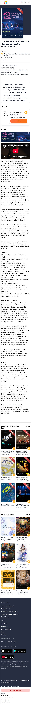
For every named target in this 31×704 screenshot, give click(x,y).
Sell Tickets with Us (6, 629)
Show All (27, 426)
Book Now (19, 121)
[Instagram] (2, 641)
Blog (2, 632)
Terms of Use (15, 686)
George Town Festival (8, 46)
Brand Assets (5, 617)
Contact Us (4, 626)
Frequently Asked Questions (9, 611)
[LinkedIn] (15, 641)
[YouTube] (9, 641)
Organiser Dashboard (7, 606)
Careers (3, 634)
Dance (12, 68)
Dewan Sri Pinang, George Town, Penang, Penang (17, 55)
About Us (4, 624)
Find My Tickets (5, 608)
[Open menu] (2, 2)
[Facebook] (5, 641)
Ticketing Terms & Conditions (9, 614)
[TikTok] (12, 641)
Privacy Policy (5, 686)
